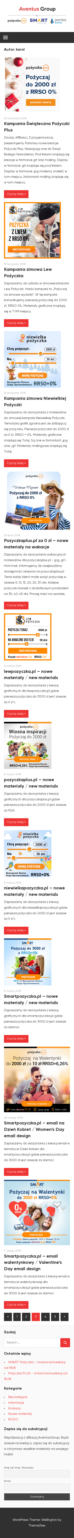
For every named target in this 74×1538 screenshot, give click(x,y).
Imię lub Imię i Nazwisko (19, 1467)
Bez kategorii (17, 1397)
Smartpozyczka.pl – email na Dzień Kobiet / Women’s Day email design (34, 1129)
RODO (13, 1419)
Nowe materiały (20, 1414)
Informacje (16, 1402)
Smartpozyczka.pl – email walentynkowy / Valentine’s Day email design (33, 1262)
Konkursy (14, 1408)
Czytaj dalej (15, 194)
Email (7, 1481)
